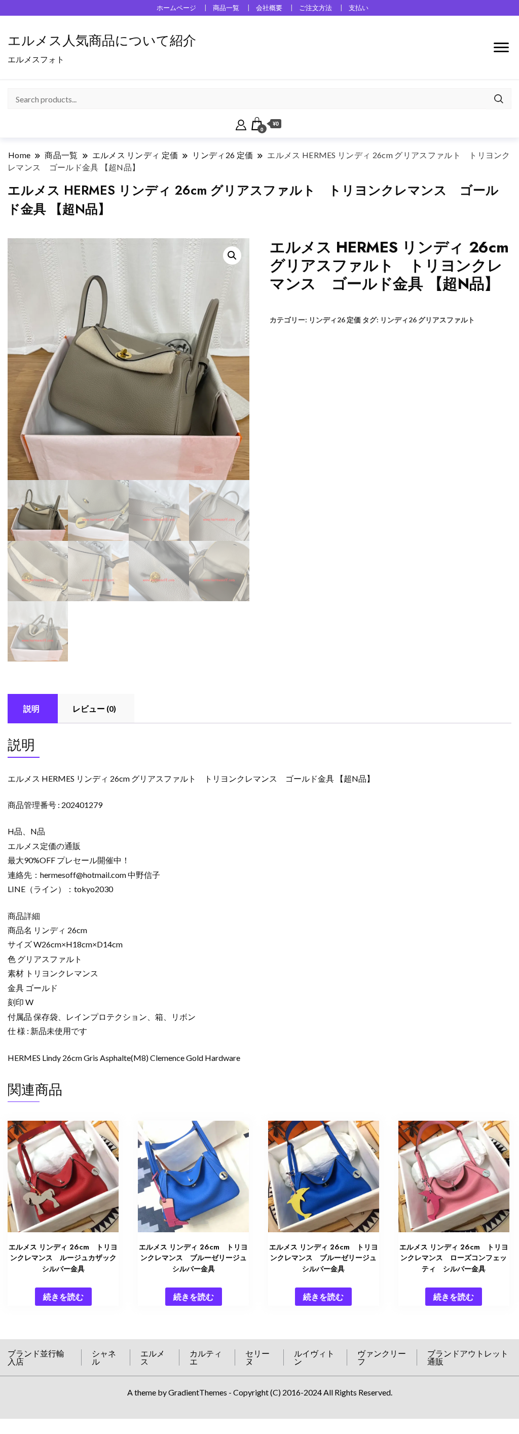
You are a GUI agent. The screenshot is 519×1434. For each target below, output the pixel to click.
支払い (358, 8)
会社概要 (269, 8)
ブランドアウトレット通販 (467, 1357)
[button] (232, 255)
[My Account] (241, 123)
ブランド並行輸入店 (36, 1357)
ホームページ (176, 8)
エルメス (152, 1357)
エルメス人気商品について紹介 (102, 40)
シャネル (104, 1357)
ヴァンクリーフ (381, 1357)
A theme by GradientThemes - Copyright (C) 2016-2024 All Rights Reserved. (259, 1392)
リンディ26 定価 (335, 319)
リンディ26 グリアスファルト (427, 319)
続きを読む (63, 1296)
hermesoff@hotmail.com (83, 874)
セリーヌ (257, 1357)
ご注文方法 (315, 8)
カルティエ (206, 1357)
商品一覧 (226, 8)
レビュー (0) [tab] (94, 708)
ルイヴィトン (314, 1357)
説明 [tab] (31, 708)
